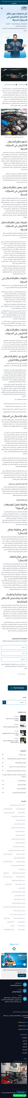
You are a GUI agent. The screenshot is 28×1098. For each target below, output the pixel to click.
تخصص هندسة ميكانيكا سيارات (18, 827)
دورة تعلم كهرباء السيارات (19, 857)
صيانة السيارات (22, 780)
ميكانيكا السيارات (21, 788)
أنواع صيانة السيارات (8, 808)
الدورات (25, 1043)
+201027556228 (16, 992)
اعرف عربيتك (22, 754)
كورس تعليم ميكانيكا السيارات (18, 903)
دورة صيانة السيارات (20, 861)
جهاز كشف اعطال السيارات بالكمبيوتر (17, 850)
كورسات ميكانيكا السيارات (19, 899)
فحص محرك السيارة (8, 876)
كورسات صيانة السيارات (20, 895)
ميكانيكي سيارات (21, 929)
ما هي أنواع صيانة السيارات (19, 918)
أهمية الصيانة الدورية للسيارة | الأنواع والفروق (15, 411)
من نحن (24, 1040)
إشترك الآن (14, 3)
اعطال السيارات (21, 812)
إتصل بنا (24, 1053)
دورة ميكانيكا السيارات (17, 605)
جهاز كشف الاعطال (20, 854)
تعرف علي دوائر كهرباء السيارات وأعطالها (15, 406)
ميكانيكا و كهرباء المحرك (9, 84)
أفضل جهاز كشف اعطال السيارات (17, 805)
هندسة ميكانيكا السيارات (9, 929)
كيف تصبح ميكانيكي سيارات (19, 910)
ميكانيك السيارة (21, 925)
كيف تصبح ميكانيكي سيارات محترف (17, 914)
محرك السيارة (7, 918)
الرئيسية (24, 1037)
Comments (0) (21, 84)
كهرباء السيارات (21, 784)
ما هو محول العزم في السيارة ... (10, 726)
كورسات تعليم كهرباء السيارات (18, 891)
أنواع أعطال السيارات (20, 808)
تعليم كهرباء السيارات (20, 835)
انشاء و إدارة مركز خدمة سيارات (17, 766)
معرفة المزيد (22, 975)
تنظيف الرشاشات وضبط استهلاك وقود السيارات (15, 775)
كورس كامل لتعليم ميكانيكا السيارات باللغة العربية (14, 906)
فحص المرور (6, 872)
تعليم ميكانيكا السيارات (20, 842)
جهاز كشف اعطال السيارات (19, 846)
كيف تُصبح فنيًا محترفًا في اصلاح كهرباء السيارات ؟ (14, 409)
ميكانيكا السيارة (10, 922)
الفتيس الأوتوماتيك (20, 762)
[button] (2, 8)
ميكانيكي (12, 925)
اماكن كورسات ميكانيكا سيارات (18, 816)
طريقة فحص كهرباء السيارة (19, 872)
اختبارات (22, 615)
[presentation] (3, 964)
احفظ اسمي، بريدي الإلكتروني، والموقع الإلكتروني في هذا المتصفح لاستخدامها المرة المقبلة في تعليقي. (14, 666)
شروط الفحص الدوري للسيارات (18, 865)
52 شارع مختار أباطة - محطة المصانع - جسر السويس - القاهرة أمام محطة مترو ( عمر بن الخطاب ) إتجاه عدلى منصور (11, 999)
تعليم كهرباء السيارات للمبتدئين (18, 839)
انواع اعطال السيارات (20, 820)
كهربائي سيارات (21, 888)
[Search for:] (14, 702)
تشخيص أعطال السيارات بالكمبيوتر (16, 770)
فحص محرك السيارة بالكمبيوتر (18, 880)
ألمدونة (25, 1046)
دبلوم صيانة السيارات (7, 854)
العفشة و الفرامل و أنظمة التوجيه (16, 758)
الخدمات (24, 1049)
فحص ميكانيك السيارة (20, 884)
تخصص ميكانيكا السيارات (19, 823)
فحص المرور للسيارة (20, 876)
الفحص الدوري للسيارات (9, 812)
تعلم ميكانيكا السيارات (20, 831)
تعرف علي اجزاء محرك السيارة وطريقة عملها (15, 403)
